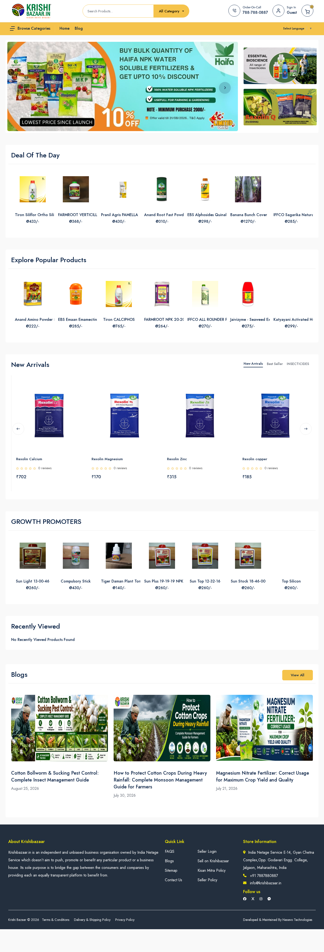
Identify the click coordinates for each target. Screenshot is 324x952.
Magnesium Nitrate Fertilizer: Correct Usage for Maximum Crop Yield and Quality (262, 776)
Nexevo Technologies (297, 919)
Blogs (169, 861)
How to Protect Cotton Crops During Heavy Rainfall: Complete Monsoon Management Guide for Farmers (160, 780)
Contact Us (173, 880)
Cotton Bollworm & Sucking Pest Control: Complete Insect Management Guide (55, 776)
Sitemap (171, 870)
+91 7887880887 (264, 875)
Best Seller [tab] (275, 363)
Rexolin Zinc (122, 459)
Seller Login (207, 851)
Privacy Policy (124, 919)
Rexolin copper (200, 459)
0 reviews (65, 468)
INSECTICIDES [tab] (298, 363)
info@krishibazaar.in (265, 883)
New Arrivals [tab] (253, 363)
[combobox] (171, 11)
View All (297, 675)
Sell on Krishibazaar (213, 861)
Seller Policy (207, 880)
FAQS (169, 851)
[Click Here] (23, 387)
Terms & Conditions (55, 919)
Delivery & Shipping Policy (92, 919)
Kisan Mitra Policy (212, 870)
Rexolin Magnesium (52, 459)
